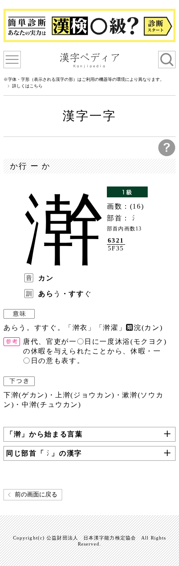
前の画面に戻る (36, 494)
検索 (167, 59)
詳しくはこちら (27, 86)
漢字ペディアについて (12, 59)
